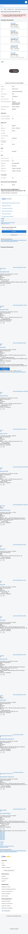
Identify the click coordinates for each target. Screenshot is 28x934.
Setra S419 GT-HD (4, 271)
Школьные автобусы (6, 213)
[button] (26, 2)
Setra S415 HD (3, 659)
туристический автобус (17, 91)
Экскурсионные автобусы (7, 216)
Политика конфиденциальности (9, 889)
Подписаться (5, 368)
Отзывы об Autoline (6, 893)
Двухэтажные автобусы (7, 211)
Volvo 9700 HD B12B (5, 813)
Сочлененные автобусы (7, 208)
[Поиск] (26, 6)
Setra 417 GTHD (14, 45)
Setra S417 (2, 549)
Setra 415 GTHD (4, 471)
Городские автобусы (6, 205)
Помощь (3, 865)
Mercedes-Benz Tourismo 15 (7, 739)
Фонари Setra (4, 241)
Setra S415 (13, 23)
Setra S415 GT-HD (15, 38)
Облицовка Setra (16, 240)
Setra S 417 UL (3, 433)
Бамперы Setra (23, 240)
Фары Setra (15, 241)
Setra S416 (2, 347)
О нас (3, 862)
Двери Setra (10, 241)
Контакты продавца (6, 867)
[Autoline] (5, 9)
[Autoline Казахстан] (8, 2)
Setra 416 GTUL (4, 395)
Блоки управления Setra (6, 240)
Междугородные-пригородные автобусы (11, 202)
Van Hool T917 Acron (5, 510)
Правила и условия (6, 886)
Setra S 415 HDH (4, 309)
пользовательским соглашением (18, 371)
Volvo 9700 (2, 620)
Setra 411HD (3, 700)
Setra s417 (2, 584)
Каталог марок (5, 895)
